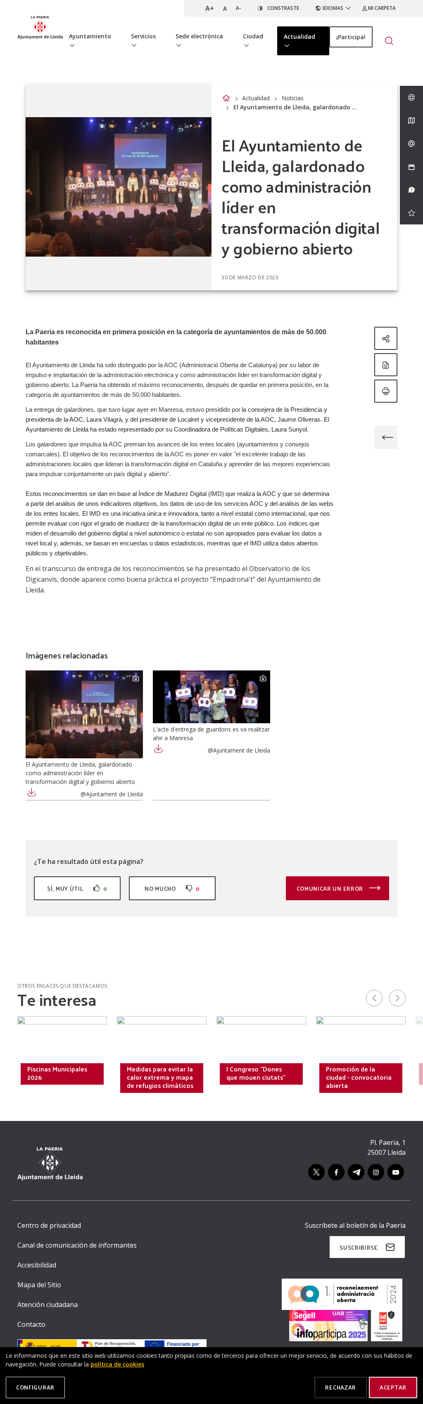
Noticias (293, 98)
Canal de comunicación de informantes (77, 1245)
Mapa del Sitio (39, 1284)
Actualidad (256, 98)
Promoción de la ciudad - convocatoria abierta (359, 1077)
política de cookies (117, 1364)
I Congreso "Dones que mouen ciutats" (255, 1073)
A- (238, 8)
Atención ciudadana (47, 1304)
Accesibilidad (36, 1264)
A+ (209, 8)
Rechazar (340, 1387)
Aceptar (393, 1387)
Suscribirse (359, 1247)
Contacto (31, 1324)
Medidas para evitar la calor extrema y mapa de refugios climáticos (160, 1077)
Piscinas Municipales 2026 (57, 1073)
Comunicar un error (331, 888)
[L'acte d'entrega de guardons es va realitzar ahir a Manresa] (211, 696)
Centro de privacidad (49, 1225)
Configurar (35, 1387)
